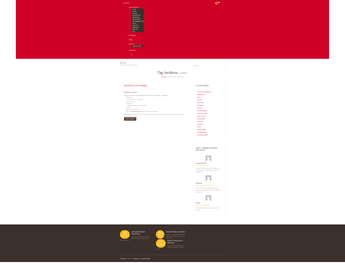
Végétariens (136, 17)
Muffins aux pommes (135, 85)
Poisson (134, 13)
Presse (131, 44)
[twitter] (216, 3)
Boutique (132, 35)
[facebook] (221, 2)
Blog (130, 39)
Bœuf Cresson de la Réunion (175, 242)
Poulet (134, 11)
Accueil (126, 3)
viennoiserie (201, 132)
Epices (134, 23)
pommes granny (136, 111)
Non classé (201, 116)
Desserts (135, 25)
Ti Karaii (123, 258)
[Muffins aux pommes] (130, 92)
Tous (133, 31)
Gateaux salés (136, 19)
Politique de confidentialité (141, 258)
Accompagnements (138, 21)
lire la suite (130, 119)
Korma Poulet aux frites (175, 232)
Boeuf (134, 9)
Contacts (132, 50)
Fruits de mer (136, 15)
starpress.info (136, 46)
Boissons (135, 29)
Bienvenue (201, 94)
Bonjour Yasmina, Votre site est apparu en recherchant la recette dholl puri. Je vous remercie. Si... (208, 170)
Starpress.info (202, 135)
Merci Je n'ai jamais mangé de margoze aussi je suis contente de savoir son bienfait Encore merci (208, 190)
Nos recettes (134, 7)
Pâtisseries (135, 27)
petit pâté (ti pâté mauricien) (138, 233)
